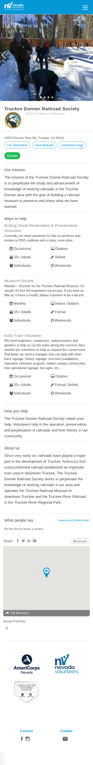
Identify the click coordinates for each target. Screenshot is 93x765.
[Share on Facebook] (17, 540)
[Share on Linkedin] (29, 540)
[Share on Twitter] (23, 540)
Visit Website (44, 145)
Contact (65, 740)
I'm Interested (17, 145)
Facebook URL (7, 628)
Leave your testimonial (73, 520)
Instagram (28, 740)
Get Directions (20, 613)
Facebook (22, 740)
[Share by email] (34, 540)
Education (58, 113)
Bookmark (80, 541)
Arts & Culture (37, 113)
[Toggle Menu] (85, 6)
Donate (12, 156)
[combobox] (1, 758)
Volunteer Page (72, 145)
